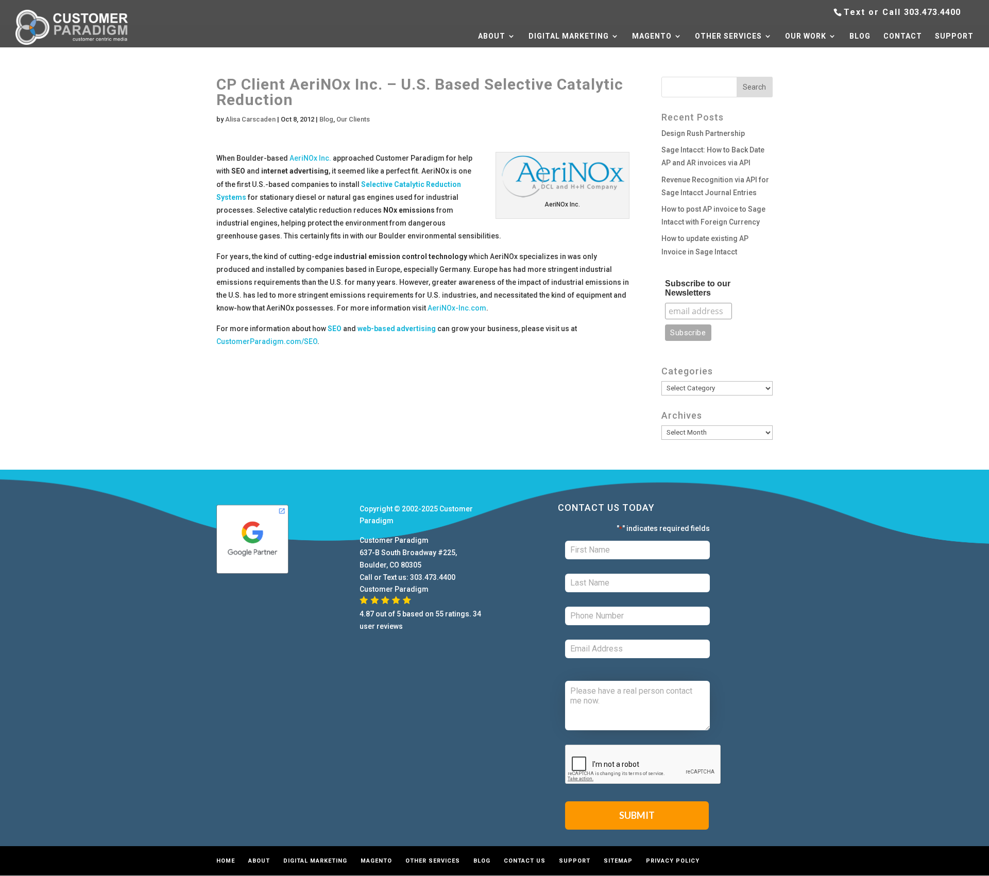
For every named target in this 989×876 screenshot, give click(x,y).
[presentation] (643, 765)
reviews (390, 626)
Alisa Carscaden (250, 119)
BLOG (860, 36)
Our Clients (353, 119)
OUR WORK (805, 36)
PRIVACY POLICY (673, 860)
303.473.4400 (932, 12)
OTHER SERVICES (728, 36)
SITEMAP (618, 860)
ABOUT (491, 36)
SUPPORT (954, 36)
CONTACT (902, 36)
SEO (335, 328)
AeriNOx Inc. (310, 158)
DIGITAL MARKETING (568, 36)
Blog (326, 119)
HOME (225, 860)
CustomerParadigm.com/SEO (266, 341)
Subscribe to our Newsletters (697, 288)
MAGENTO (652, 36)
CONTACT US (524, 860)
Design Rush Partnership (703, 133)
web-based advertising (396, 328)
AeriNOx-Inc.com (457, 308)
